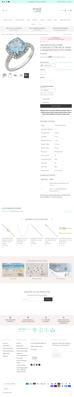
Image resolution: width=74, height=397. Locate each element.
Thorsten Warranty (21, 365)
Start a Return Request (8, 351)
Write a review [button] (68, 211)
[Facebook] (2, 1)
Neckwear (35, 20)
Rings (28, 20)
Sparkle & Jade (9, 392)
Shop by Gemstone (8, 20)
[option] (19, 54)
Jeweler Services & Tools (22, 348)
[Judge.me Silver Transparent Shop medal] (40, 330)
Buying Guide (6, 353)
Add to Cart (56, 106)
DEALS (33, 24)
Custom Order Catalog (22, 351)
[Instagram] (4, 1)
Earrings (49, 20)
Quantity (42, 77)
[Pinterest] (6, 1)
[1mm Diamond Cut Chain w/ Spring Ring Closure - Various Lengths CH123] (65, 230)
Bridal (55, 20)
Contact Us (5, 343)
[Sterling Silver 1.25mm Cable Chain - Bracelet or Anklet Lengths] (51, 230)
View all (37, 221)
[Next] (35, 54)
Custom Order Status (8, 348)
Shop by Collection (20, 20)
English (69, 1)
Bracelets (42, 20)
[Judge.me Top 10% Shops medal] (52, 330)
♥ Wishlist (40, 24)
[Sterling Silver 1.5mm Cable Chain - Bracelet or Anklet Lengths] (37, 230)
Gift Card (5, 356)
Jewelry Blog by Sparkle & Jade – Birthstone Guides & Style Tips (22, 369)
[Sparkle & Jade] (37, 10)
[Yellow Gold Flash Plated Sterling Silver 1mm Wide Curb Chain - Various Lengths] (8, 230)
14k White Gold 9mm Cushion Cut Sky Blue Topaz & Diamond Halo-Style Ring (31, 34)
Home (3, 34)
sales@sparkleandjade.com (40, 343)
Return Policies (6, 346)
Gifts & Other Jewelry (65, 20)
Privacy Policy (20, 358)
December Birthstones (10, 34)
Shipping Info (20, 346)
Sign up (48, 299)
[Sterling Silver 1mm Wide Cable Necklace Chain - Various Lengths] (22, 230)
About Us (19, 343)
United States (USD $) (61, 1)
